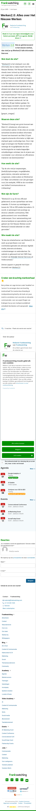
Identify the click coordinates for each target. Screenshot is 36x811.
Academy (5, 670)
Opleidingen (5, 684)
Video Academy (7, 698)
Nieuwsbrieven (6, 625)
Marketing (5, 656)
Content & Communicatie (9, 649)
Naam (3, 562)
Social (4, 659)
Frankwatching (15, 27)
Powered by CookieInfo (9, 388)
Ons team (5, 631)
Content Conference (8, 733)
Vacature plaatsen (7, 765)
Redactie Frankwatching (18, 25)
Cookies (20, 803)
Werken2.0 (6, 64)
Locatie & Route (7, 694)
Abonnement (6, 719)
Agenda (4, 674)
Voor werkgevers (7, 761)
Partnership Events (8, 743)
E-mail (3, 571)
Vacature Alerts (6, 768)
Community (5, 666)
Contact (4, 621)
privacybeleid (17, 558)
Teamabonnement (7, 722)
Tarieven (7, 605)
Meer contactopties (9, 608)
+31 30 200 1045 (9, 603)
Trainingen (5, 681)
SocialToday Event (7, 740)
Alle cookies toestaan (18, 443)
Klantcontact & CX (7, 652)
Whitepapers (6, 638)
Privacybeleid (27, 803)
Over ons (4, 628)
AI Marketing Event (7, 730)
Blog (4, 642)
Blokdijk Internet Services (21, 257)
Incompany (5, 687)
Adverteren (5, 618)
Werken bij (5, 635)
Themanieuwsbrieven (8, 663)
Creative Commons (24, 801)
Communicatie (6, 751)
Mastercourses (6, 677)
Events (4, 727)
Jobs (4, 748)
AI (2, 702)
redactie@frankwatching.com (13, 600)
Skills (3, 712)
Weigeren (18, 449)
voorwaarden (31, 558)
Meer (32, 469)
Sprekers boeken (7, 691)
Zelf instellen (17, 455)
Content (4, 754)
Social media (6, 715)
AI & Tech (5, 646)
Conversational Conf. (8, 737)
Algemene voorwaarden (10, 803)
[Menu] (33, 4)
